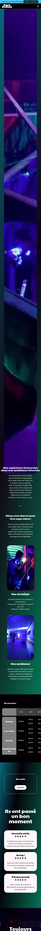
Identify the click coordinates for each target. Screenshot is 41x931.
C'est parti (20, 787)
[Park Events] (7, 6)
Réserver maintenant (31, 1)
